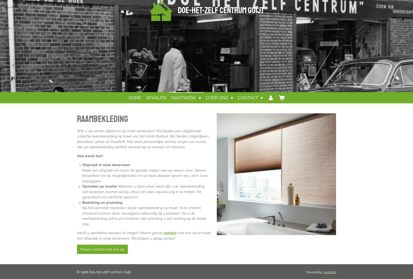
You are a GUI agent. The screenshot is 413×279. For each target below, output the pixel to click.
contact (170, 233)
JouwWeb (329, 272)
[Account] (270, 97)
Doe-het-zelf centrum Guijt (221, 10)
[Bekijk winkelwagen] (281, 97)
